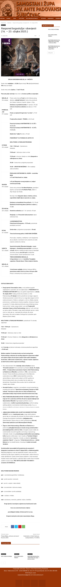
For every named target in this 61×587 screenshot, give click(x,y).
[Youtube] (42, 583)
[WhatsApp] (23, 526)
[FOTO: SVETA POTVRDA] (7, 550)
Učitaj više (50, 52)
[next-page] (5, 563)
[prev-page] (2, 563)
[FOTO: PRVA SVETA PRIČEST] (20, 550)
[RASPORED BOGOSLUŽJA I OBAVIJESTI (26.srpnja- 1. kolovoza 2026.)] (34, 550)
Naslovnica (3, 22)
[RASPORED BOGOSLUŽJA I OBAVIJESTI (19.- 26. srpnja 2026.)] (44, 47)
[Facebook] (12, 526)
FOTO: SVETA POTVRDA (6, 556)
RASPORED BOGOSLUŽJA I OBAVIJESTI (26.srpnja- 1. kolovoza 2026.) (34, 558)
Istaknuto (9, 22)
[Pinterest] (19, 526)
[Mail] (26, 583)
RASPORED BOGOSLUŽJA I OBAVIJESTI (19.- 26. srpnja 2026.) (54, 47)
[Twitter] (16, 526)
